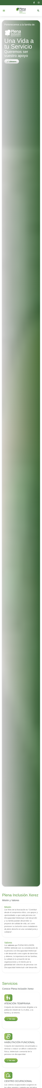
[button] (4, 10)
